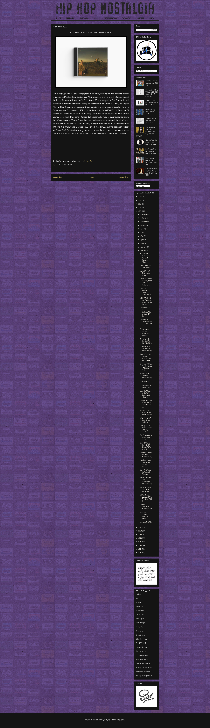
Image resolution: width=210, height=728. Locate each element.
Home (91, 177)
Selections (70, 165)
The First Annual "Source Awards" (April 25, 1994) (150, 121)
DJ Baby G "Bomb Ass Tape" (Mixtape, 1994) (146, 455)
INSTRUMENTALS (110, 18)
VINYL (151, 18)
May (142, 236)
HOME (58, 18)
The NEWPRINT (141, 643)
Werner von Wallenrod (143, 672)
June (142, 233)
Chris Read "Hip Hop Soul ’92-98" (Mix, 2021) (146, 341)
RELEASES (70, 18)
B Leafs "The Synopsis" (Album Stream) (146, 376)
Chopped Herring (141, 647)
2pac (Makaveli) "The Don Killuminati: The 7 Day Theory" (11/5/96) (146, 132)
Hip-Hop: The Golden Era (144, 668)
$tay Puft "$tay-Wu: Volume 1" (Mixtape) (146, 472)
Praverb (138, 602)
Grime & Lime (140, 635)
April (142, 240)
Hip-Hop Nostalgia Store (144, 676)
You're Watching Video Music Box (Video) (145, 490)
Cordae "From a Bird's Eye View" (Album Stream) (146, 413)
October (143, 218)
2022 (58, 165)
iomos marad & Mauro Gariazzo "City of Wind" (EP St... (145, 312)
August (143, 225)
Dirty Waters (140, 631)
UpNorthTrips (140, 623)
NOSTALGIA (84, 18)
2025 (140, 200)
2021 (140, 527)
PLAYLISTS (126, 18)
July (142, 229)
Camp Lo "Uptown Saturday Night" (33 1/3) (151, 83)
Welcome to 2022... (146, 522)
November (144, 214)
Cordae (63, 165)
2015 (140, 549)
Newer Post (58, 177)
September (144, 222)
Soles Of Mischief (142, 651)
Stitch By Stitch (141, 639)
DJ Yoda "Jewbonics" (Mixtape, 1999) (146, 507)
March (143, 244)
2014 (140, 553)
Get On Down (140, 615)
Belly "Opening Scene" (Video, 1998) (150, 112)
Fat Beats (139, 594)
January (143, 251)
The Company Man (142, 655)
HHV (137, 598)
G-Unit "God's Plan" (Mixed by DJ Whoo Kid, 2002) (151, 103)
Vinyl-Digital (140, 619)
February (144, 247)
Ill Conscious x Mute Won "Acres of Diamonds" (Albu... (144, 258)
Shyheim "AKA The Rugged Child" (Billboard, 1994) (151, 142)
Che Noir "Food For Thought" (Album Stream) (146, 349)
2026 (140, 197)
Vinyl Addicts (140, 607)
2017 (140, 542)
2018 (140, 538)
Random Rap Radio (142, 659)
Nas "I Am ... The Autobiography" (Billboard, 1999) (150, 151)
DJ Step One (140, 611)
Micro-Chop (140, 627)
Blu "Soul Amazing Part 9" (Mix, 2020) (146, 438)
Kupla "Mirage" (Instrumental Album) (145, 273)
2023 (140, 208)
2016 (140, 546)
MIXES (96, 18)
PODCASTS (140, 18)
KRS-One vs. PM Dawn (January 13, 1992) (145, 420)
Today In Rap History (143, 664)
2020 (140, 531)
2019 (140, 535)
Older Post (124, 177)
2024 (140, 204)
